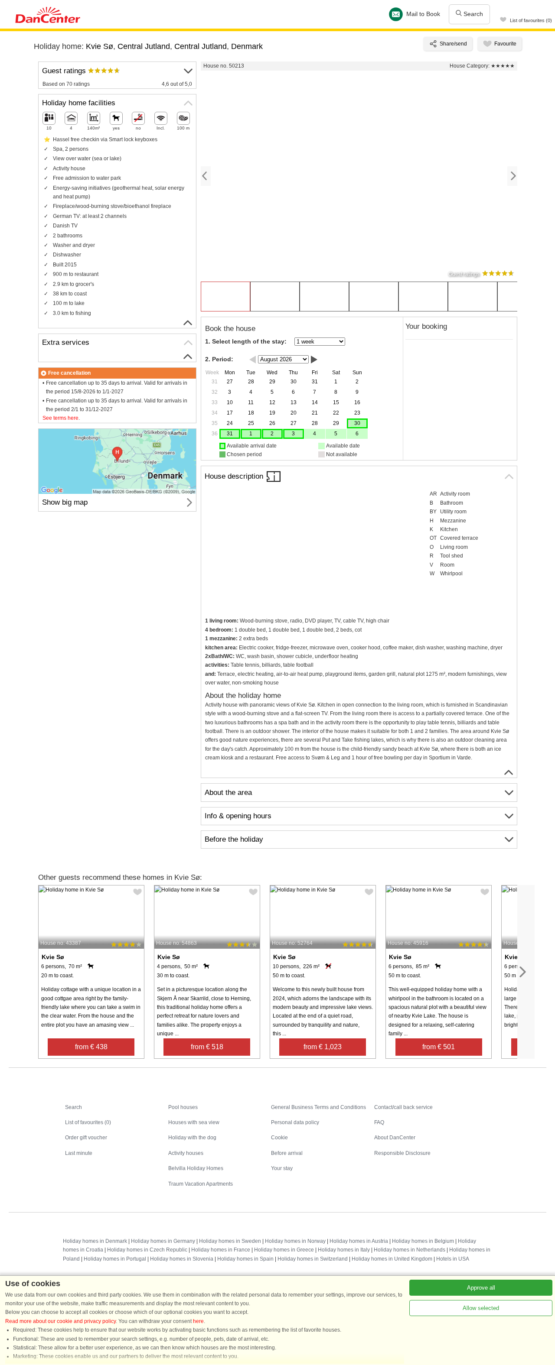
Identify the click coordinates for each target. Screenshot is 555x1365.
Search (472, 13)
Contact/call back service (403, 1107)
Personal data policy (295, 1122)
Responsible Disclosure (402, 1153)
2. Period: (219, 359)
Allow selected (481, 1308)
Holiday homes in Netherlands (409, 1250)
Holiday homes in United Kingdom (392, 1259)
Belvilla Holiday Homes (195, 1168)
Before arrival (287, 1153)
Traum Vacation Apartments (200, 1184)
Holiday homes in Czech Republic (147, 1250)
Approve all (481, 1287)
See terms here (60, 418)
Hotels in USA (452, 1259)
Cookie (279, 1138)
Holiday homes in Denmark (95, 1241)
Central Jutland (144, 46)
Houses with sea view (193, 1122)
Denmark (247, 46)
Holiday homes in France (220, 1250)
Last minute (78, 1153)
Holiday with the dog (192, 1138)
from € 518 (207, 1046)
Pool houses (183, 1107)
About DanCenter (394, 1138)
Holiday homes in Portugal (115, 1259)
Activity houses (185, 1153)
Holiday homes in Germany (163, 1241)
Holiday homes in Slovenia (181, 1259)
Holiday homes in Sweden (230, 1241)
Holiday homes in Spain (245, 1259)
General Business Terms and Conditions (318, 1107)
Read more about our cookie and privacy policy (60, 1321)
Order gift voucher (86, 1138)
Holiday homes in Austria (359, 1241)
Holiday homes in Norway (295, 1241)
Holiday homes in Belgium (423, 1241)
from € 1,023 (323, 1046)
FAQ (379, 1122)
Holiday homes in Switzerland (313, 1259)
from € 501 (438, 1046)
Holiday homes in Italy (344, 1250)
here (198, 1321)
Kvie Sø (99, 46)
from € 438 (91, 1046)
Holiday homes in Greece (284, 1250)
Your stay (282, 1168)
